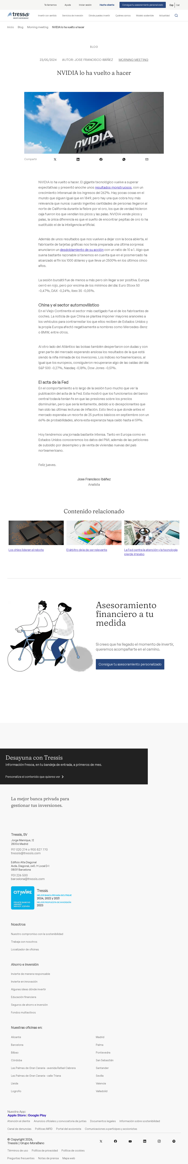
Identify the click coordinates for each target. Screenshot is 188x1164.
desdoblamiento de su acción (82, 250)
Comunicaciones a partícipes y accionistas (111, 1128)
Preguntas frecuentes (21, 1158)
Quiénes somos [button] (123, 15)
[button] (55, 159)
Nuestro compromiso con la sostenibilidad (37, 934)
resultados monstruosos (113, 187)
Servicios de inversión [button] (72, 15)
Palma (99, 1044)
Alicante (16, 1037)
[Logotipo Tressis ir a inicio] (18, 15)
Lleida (14, 1083)
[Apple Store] (16, 1115)
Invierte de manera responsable (30, 973)
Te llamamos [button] (50, 4)
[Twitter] (101, 1141)
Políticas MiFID (44, 1128)
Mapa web (68, 1158)
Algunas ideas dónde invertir (28, 989)
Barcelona (17, 1044)
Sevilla (100, 1075)
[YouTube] (130, 1141)
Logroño (16, 1091)
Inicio (10, 27)
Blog (20, 27)
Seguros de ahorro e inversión (29, 1004)
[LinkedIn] (144, 1141)
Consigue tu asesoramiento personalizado (142, 4)
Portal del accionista (68, 1128)
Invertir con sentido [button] (47, 15)
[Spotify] (174, 1141)
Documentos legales (103, 1121)
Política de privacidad (45, 1150)
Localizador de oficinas (25, 949)
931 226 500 (19, 875)
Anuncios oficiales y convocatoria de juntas (60, 1121)
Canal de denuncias (19, 1128)
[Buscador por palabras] (177, 15)
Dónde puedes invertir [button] (99, 15)
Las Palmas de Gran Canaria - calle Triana (36, 1075)
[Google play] (37, 1115)
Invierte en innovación (24, 981)
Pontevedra (103, 1052)
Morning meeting (37, 27)
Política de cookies (73, 1150)
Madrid (100, 1037)
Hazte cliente (107, 4)
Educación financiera (23, 997)
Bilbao (15, 1052)
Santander (102, 1068)
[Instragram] (159, 1141)
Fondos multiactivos (23, 1012)
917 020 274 (19, 849)
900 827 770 (39, 849)
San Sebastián (104, 1060)
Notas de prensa (48, 1158)
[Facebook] (115, 1141)
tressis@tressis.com (26, 853)
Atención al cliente (18, 1121)
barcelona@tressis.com (28, 879)
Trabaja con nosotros (24, 941)
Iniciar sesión (85, 4)
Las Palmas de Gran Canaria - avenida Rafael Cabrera (43, 1068)
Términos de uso (17, 1150)
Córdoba (16, 1060)
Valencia (101, 1083)
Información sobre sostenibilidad (140, 1121)
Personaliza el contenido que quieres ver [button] (33, 777)
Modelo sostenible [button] (145, 15)
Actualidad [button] (164, 15)
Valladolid (101, 1091)
